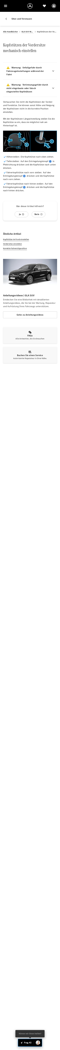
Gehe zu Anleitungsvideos (30, 314)
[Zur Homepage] (30, 6)
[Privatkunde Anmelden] (54, 6)
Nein (36, 214)
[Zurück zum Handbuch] (7, 19)
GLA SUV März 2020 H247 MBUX (27, 31)
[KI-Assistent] (38, 1042)
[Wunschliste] (44, 6)
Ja (20, 214)
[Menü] (5, 5)
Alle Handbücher (10, 31)
